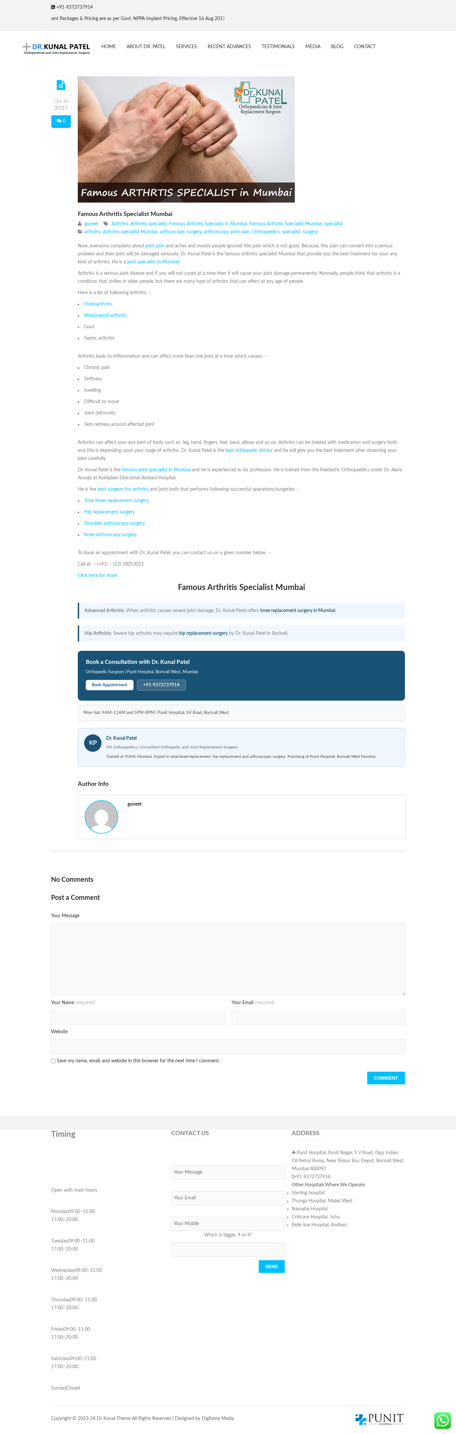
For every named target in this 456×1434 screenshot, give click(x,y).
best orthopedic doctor (249, 450)
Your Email (253, 1002)
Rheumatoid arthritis (105, 315)
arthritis (92, 232)
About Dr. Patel (146, 46)
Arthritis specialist (149, 224)
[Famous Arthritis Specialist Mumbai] (61, 85)
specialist (333, 224)
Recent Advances (229, 46)
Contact (365, 46)
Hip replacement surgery (109, 512)
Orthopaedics (266, 232)
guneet (91, 224)
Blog (337, 46)
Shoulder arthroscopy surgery (114, 523)
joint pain (240, 232)
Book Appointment (110, 685)
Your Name (73, 1002)
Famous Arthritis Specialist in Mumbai (208, 224)
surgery (310, 232)
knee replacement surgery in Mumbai (297, 610)
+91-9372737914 (161, 685)
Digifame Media (218, 1418)
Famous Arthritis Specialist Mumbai (125, 214)
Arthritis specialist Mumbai (130, 232)
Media (312, 46)
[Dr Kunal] (51, 49)
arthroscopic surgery (181, 232)
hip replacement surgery (203, 633)
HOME (108, 46)
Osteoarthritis (98, 304)
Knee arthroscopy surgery (110, 534)
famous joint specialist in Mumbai (156, 470)
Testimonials (278, 46)
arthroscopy (216, 232)
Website (59, 1032)
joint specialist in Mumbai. (153, 262)
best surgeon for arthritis (123, 489)
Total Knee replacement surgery (116, 500)
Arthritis (119, 224)
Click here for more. (98, 575)
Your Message (65, 916)
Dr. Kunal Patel (121, 738)
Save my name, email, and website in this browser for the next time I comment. (138, 1061)
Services (186, 46)
